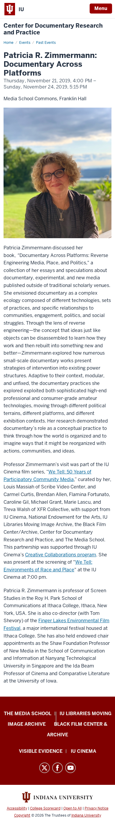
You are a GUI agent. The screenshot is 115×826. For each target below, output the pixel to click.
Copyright (22, 815)
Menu (100, 8)
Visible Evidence (41, 751)
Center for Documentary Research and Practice (53, 29)
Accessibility (17, 808)
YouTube (70, 767)
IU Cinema (83, 751)
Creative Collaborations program (60, 555)
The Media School (27, 713)
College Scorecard (45, 808)
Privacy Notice (97, 808)
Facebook (57, 767)
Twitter (44, 767)
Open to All (72, 808)
